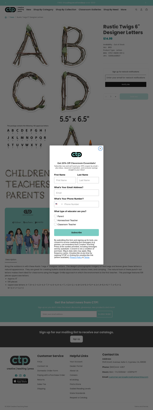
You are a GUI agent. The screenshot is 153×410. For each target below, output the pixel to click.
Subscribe (76, 232)
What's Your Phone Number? (69, 198)
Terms (86, 257)
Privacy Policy (76, 257)
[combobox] (58, 204)
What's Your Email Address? (68, 187)
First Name (59, 174)
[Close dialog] (100, 148)
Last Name (82, 174)
